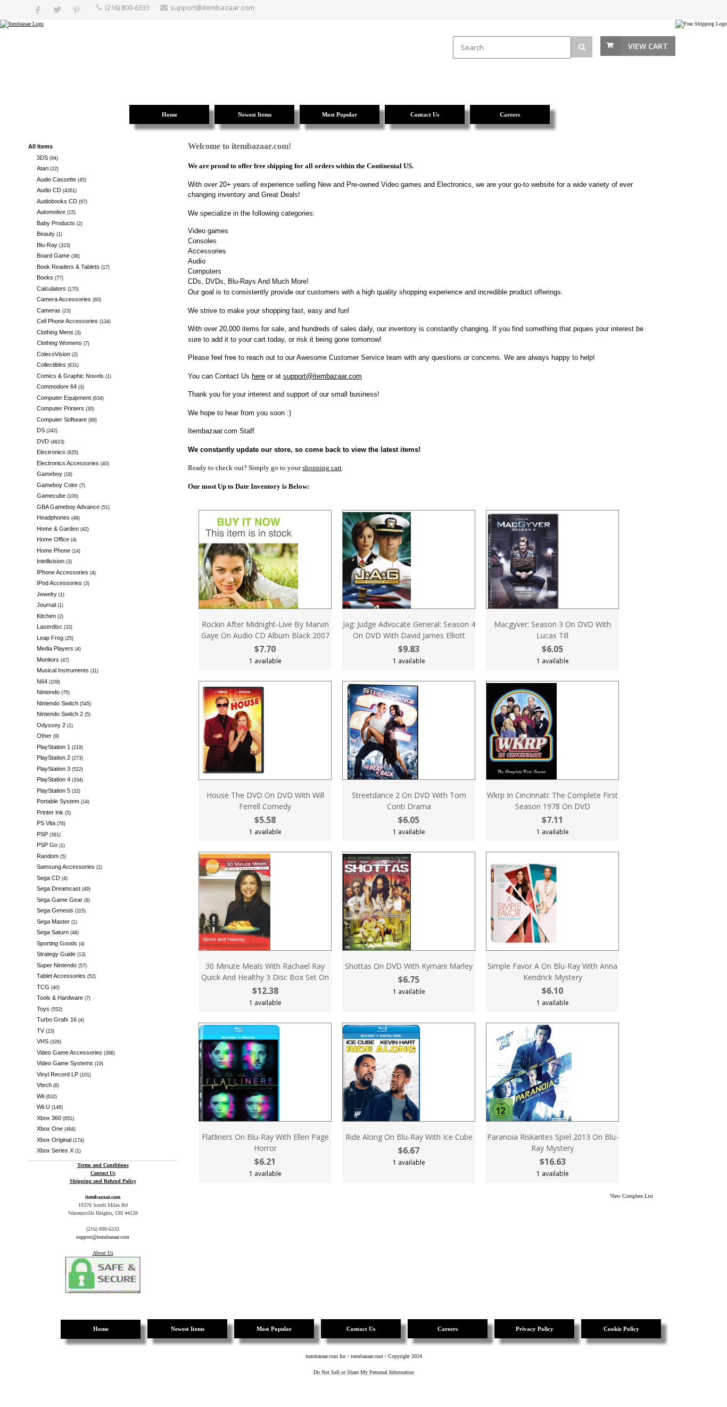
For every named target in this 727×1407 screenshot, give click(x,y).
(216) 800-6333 (127, 7)
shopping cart (322, 468)
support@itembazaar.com (212, 7)
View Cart (648, 46)
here (258, 376)
